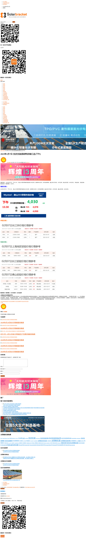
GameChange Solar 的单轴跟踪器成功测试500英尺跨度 (15, 414)
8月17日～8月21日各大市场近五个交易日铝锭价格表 (18, 334)
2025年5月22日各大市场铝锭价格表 (11, 465)
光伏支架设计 (78, 438)
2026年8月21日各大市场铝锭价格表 (12, 328)
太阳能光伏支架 (42, 440)
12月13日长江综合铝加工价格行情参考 (11, 405)
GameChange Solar (5, 438)
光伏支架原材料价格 (66, 438)
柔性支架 (5, 95)
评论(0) (27, 162)
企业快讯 (5, 93)
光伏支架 (32, 438)
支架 (79, 440)
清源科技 (21, 442)
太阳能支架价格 (66, 440)
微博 (2, 80)
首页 (4, 83)
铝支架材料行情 (61, 445)
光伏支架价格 (44, 438)
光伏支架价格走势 (5, 301)
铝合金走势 (55, 445)
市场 (4, 89)
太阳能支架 (56, 441)
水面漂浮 (5, 94)
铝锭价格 (68, 445)
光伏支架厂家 (6, 99)
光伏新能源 (16, 440)
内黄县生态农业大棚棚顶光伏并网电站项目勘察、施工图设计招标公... (18, 458)
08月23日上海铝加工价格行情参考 (10, 406)
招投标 (4, 91)
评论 (2, 366)
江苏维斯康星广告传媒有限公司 (13, 487)
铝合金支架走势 (48, 445)
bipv (1, 438)
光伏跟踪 (21, 440)
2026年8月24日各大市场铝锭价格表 (12, 322)
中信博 (20, 438)
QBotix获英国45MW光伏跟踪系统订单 (11, 480)
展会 (4, 90)
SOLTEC (16, 438)
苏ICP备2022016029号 (30, 487)
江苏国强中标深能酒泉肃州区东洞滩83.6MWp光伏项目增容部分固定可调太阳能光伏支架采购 (23, 407)
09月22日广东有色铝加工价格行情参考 (11, 409)
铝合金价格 (4, 445)
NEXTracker (12, 438)
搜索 (14, 21)
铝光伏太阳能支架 (72, 443)
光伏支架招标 (74, 438)
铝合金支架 (26, 445)
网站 (2, 373)
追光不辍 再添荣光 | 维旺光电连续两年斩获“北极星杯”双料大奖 (17, 413)
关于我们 (5, 1)
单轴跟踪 (28, 440)
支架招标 (82, 440)
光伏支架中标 (38, 438)
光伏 (23, 438)
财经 (4, 87)
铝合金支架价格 (33, 445)
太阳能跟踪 (5, 96)
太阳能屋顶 (5, 98)
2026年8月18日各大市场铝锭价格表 (12, 351)
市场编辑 (9, 162)
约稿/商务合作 (6, 2)
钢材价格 (63, 443)
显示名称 (3, 368)
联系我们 (5, 4)
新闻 (4, 85)
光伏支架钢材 (12, 301)
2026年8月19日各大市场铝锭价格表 (12, 346)
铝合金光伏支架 (24, 301)
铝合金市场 (21, 445)
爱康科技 (36, 442)
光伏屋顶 (26, 438)
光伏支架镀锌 (18, 301)
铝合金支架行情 (41, 445)
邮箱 (2, 371)
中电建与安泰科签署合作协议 (9, 410)
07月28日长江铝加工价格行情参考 (10, 411)
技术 (4, 86)
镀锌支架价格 (72, 445)
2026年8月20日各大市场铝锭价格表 (12, 340)
